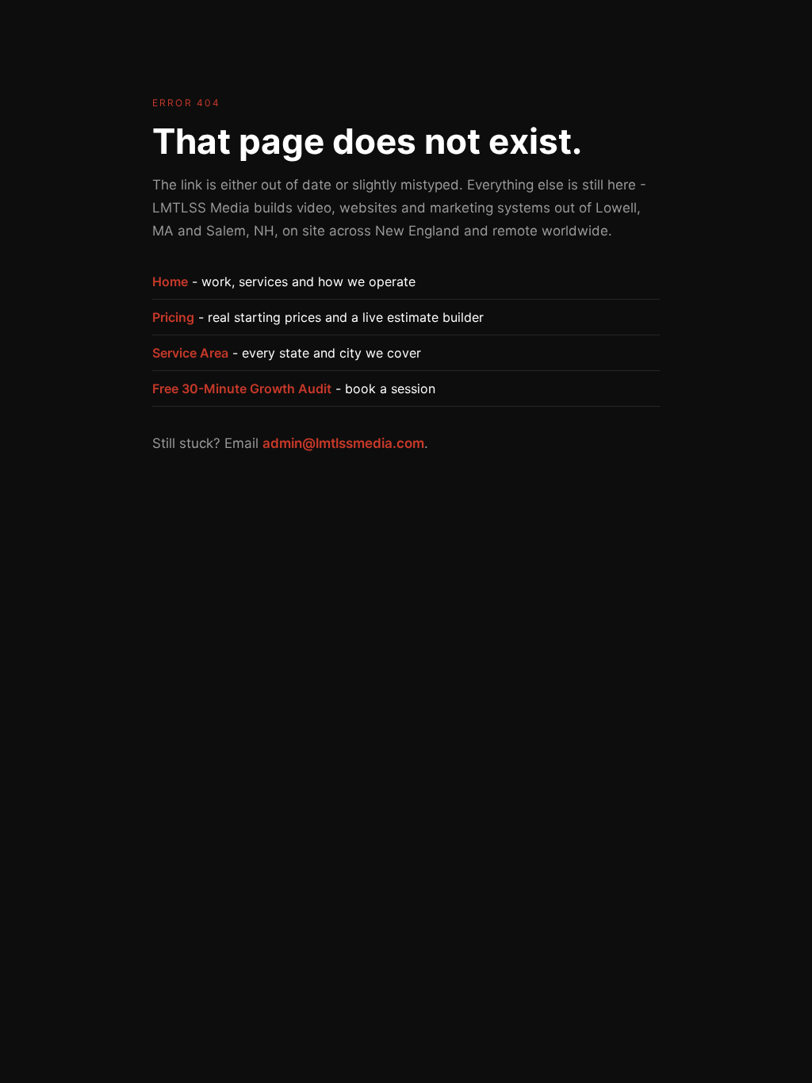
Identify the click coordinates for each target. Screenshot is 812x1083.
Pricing (173, 317)
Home (170, 281)
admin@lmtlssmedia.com (343, 443)
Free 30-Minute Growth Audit (241, 388)
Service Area (190, 353)
